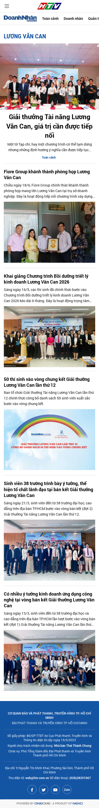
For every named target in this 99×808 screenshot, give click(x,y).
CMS (42, 803)
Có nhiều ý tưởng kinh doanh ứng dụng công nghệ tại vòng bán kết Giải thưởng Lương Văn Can (49, 600)
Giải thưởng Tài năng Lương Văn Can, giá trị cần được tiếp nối (49, 125)
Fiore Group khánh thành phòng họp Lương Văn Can (47, 174)
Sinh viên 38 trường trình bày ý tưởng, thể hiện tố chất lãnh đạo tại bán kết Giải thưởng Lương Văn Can (48, 489)
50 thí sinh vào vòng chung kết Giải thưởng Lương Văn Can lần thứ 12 (47, 382)
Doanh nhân (73, 18)
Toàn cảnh (50, 18)
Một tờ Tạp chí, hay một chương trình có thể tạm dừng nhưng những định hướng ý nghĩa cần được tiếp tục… (49, 147)
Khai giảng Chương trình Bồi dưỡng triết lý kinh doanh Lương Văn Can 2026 (46, 279)
